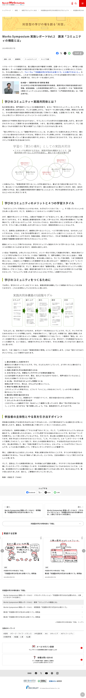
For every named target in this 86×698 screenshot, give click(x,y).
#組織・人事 (18, 637)
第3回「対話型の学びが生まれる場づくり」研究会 (21, 612)
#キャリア (54, 633)
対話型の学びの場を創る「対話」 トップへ (70, 622)
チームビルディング (31, 59)
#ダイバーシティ (67, 633)
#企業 (28, 637)
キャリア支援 (45, 59)
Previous (2, 551)
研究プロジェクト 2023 (29, 10)
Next (83, 551)
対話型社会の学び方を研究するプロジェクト (55, 10)
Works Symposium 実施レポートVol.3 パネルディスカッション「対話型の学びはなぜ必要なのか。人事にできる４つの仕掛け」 (65, 511)
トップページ (6, 10)
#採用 (5, 633)
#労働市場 (7, 637)
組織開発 (17, 59)
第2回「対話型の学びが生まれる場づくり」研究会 (21, 617)
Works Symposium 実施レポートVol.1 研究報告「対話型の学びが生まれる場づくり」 (23, 509)
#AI (46, 633)
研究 (16, 10)
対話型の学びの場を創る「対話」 (43, 523)
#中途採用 (38, 633)
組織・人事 (7, 59)
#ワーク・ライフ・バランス (21, 633)
